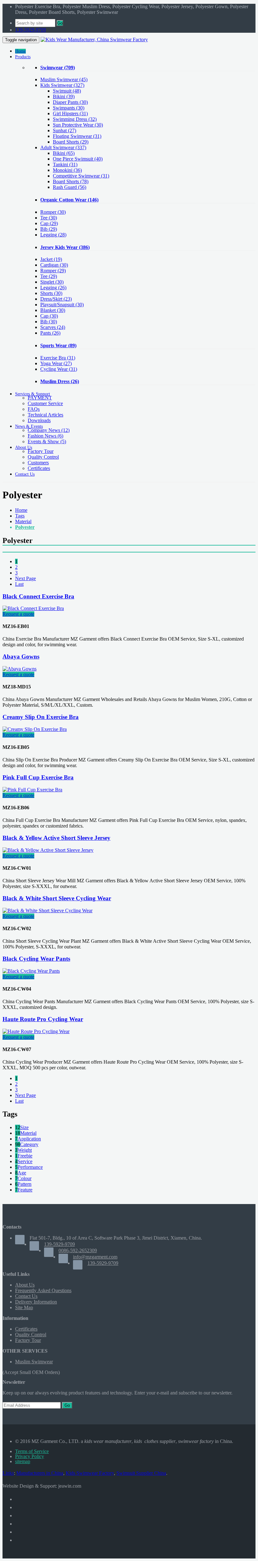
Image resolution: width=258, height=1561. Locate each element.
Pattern (24, 1184)
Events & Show (47, 441)
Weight (25, 1150)
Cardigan (54, 265)
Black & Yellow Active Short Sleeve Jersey (56, 837)
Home (21, 510)
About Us (25, 1284)
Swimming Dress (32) (75, 119)
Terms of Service (32, 1451)
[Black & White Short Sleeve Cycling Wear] (48, 910)
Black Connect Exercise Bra (38, 596)
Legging (53, 234)
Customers (38, 462)
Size (24, 1127)
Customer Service (45, 403)
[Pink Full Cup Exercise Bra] (32, 789)
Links (8, 1473)
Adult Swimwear (63, 147)
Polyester (25, 527)
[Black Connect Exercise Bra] (33, 608)
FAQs (34, 409)
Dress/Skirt (56, 299)
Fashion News (45, 435)
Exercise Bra (57, 357)
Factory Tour (40, 451)
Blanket (52, 310)
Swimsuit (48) (67, 90)
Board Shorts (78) (70, 181)
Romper (53, 212)
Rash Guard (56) (69, 187)
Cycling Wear (58, 369)
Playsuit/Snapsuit (62, 304)
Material (23, 521)
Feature (25, 1189)
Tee (48, 217)
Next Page (25, 578)
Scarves (52, 327)
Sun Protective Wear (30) (78, 124)
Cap (49, 223)
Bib (48, 229)
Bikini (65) (64, 153)
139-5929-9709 (30, 29)
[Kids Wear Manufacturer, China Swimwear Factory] (94, 39)
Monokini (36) (67, 170)
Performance (30, 1167)
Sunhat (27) (64, 130)
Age (22, 1172)
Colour (24, 1178)
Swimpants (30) (68, 107)
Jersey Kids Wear (65, 247)
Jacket (51, 259)
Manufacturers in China (39, 1473)
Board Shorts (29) (70, 141)
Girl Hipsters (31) (70, 113)
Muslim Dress (59, 381)
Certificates (39, 468)
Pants (50, 333)
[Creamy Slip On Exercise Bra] (35, 729)
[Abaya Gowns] (19, 668)
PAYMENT (40, 397)
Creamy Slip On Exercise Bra (41, 717)
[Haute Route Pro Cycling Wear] (36, 1031)
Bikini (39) (64, 96)
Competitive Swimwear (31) (81, 175)
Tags (20, 515)
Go (60, 23)
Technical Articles (45, 414)
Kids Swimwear (62, 85)
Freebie (25, 1155)
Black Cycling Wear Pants (36, 958)
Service (25, 1161)
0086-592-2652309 (78, 1250)
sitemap (22, 1461)
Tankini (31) (65, 164)
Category (29, 1144)
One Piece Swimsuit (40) (78, 158)
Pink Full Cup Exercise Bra (38, 777)
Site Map (24, 1307)
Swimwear (57, 67)
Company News (49, 430)
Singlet (52, 282)
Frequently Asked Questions (43, 1290)
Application (29, 1138)
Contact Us (26, 1296)
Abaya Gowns (21, 656)
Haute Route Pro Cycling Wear (43, 1019)
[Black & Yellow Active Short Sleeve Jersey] (48, 850)
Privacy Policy (29, 1456)
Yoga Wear (56, 363)
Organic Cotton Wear (69, 199)
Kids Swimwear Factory (90, 1473)
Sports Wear (58, 345)
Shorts (51, 293)
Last (19, 584)
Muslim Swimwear (63, 79)
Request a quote (18, 614)
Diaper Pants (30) (70, 102)
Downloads (39, 420)
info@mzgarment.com (95, 1256)
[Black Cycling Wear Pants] (31, 971)
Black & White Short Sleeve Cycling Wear (57, 898)
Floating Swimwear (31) (77, 136)
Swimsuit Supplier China (141, 1473)
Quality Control (43, 457)
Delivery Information (36, 1301)
